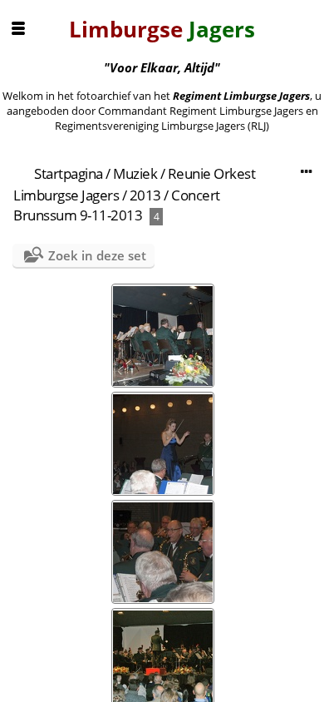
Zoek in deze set (97, 255)
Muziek (135, 173)
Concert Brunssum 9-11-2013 (116, 205)
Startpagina (68, 173)
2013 (145, 195)
